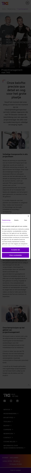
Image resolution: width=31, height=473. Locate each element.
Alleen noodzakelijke (15, 255)
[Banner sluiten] (28, 216)
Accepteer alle (15, 250)
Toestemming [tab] (6, 220)
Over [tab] (25, 220)
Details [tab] (16, 220)
